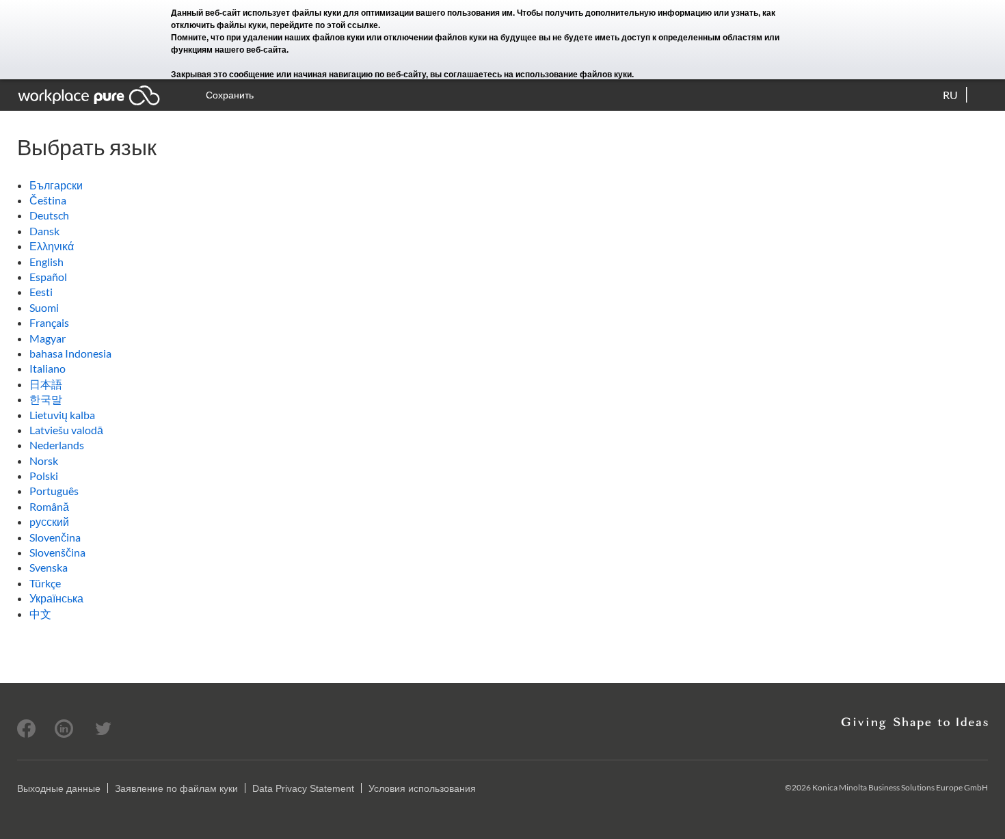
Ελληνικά (51, 245)
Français (49, 322)
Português (54, 490)
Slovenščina (57, 552)
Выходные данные (58, 788)
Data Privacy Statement (303, 788)
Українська (56, 597)
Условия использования (422, 788)
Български (56, 184)
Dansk (44, 230)
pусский (49, 521)
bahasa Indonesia (70, 353)
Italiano (47, 368)
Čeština (47, 200)
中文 (40, 613)
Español (48, 276)
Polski (43, 475)
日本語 (45, 383)
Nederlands (56, 444)
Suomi (44, 307)
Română (49, 506)
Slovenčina (55, 537)
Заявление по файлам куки (176, 788)
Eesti (41, 291)
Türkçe (45, 582)
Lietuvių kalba (62, 414)
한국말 (45, 398)
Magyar (47, 338)
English (46, 261)
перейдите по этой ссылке (324, 25)
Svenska (48, 567)
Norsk (43, 460)
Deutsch (49, 215)
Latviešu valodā (66, 429)
